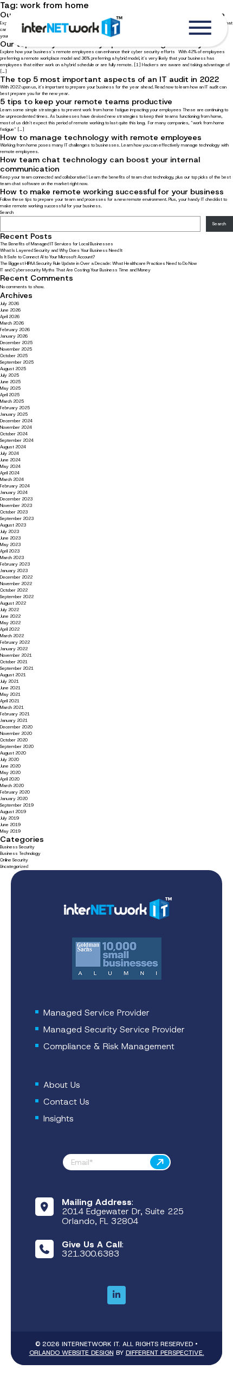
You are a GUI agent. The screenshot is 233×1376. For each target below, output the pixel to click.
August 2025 (13, 369)
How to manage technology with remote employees (101, 137)
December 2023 (16, 499)
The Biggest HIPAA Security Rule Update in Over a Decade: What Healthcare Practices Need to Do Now (98, 264)
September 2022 (17, 597)
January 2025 (14, 414)
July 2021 (9, 681)
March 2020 (12, 786)
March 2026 (12, 323)
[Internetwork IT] (116, 909)
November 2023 (16, 506)
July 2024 (9, 453)
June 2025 (10, 382)
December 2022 (16, 577)
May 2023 (10, 545)
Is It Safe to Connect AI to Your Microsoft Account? (48, 257)
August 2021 (13, 675)
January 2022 (14, 649)
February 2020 (15, 792)
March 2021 (12, 708)
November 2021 (16, 655)
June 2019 (10, 825)
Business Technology (20, 854)
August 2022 (13, 603)
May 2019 (10, 831)
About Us (61, 1084)
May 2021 (10, 694)
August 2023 (13, 525)
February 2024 (15, 486)
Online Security (14, 860)
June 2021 (10, 688)
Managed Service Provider (96, 1012)
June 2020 (10, 766)
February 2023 (15, 564)
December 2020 (16, 727)
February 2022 (15, 642)
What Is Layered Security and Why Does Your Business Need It (61, 250)
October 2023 (14, 512)
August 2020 (13, 753)
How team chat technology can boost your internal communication (100, 164)
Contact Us (66, 1101)
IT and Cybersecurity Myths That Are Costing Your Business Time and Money (75, 270)
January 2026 (14, 336)
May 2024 (10, 467)
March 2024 (12, 480)
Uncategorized (14, 867)
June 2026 (10, 310)
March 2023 (12, 558)
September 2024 (17, 440)
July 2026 (9, 304)
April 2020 (10, 779)
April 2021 (10, 701)
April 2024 (10, 473)
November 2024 (16, 427)
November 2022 (16, 584)
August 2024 (13, 447)
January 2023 (14, 571)
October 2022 (14, 590)
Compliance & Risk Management (108, 1046)
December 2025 (16, 343)
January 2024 (14, 493)
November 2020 (16, 734)
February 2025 (15, 408)
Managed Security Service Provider (114, 1029)
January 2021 (14, 721)
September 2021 (17, 668)
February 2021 (15, 714)
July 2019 (9, 818)
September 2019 (17, 805)
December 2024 (16, 421)
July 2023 (9, 532)
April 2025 (10, 395)
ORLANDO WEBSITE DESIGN (71, 1352)
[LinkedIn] (116, 1295)
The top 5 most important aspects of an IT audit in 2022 (109, 79)
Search (7, 212)
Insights (58, 1118)
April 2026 (10, 317)
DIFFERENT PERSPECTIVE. (165, 1352)
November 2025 (16, 349)
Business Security (17, 847)
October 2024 (14, 434)
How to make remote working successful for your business (112, 191)
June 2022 (10, 616)
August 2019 (13, 812)
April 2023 (10, 551)
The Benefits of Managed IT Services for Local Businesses (56, 244)
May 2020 (10, 773)
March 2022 (12, 636)
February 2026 (15, 330)
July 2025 (9, 375)
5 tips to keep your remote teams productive (86, 101)
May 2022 (10, 623)
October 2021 (14, 662)
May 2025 (10, 388)
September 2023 (17, 519)
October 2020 (14, 740)
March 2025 (12, 401)
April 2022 (10, 629)
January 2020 (14, 799)
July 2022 (9, 610)
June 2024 (10, 460)
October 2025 (14, 356)
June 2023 (10, 538)
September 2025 (17, 362)
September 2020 (17, 747)
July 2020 (9, 760)
